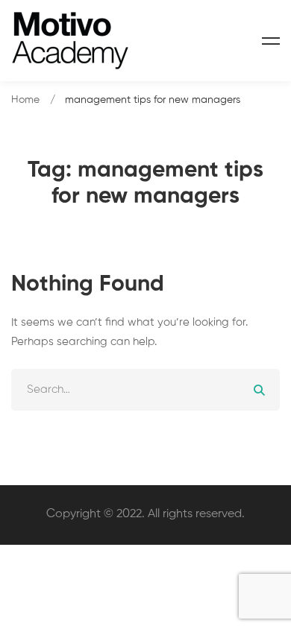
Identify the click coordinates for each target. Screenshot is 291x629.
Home (25, 100)
